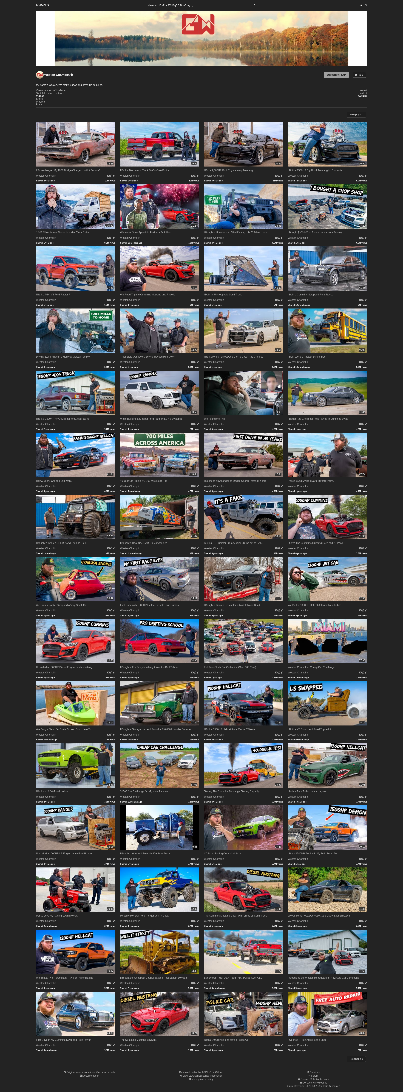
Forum (314, 1075)
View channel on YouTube (50, 90)
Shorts (39, 98)
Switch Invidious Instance (50, 93)
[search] (255, 5)
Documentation (90, 1075)
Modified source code (103, 1072)
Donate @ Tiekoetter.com (315, 1079)
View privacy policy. (203, 1079)
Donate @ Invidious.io (314, 1082)
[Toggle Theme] (361, 5)
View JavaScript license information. (203, 1075)
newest (363, 90)
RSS (360, 74)
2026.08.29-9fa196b (317, 1086)
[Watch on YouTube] (108, 175)
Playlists (40, 101)
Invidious (42, 5)
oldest (363, 93)
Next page (355, 114)
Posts (39, 104)
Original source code (78, 1072)
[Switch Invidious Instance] (114, 175)
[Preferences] (366, 5)
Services (315, 1072)
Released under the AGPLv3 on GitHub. (201, 1072)
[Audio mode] (111, 175)
